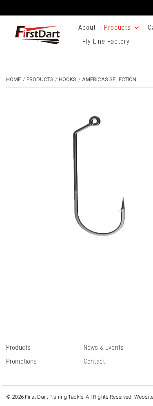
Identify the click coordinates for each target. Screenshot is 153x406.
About (87, 27)
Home (13, 79)
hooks (68, 79)
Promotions (21, 361)
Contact (94, 361)
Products (117, 27)
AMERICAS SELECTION (109, 79)
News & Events (104, 347)
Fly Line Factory (106, 41)
